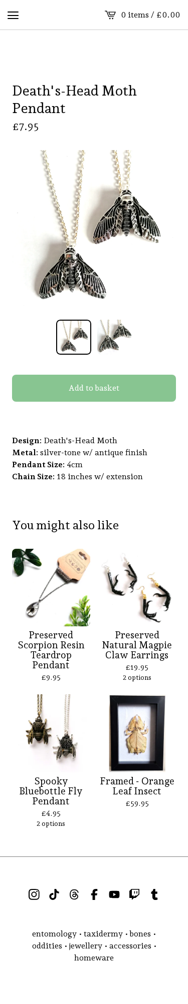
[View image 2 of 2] (114, 337)
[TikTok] (54, 894)
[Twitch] (134, 894)
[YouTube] (114, 894)
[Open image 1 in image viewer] (94, 232)
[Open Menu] (13, 15)
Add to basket (94, 388)
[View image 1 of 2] (73, 337)
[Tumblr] (154, 894)
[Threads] (74, 894)
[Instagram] (34, 894)
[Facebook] (94, 894)
